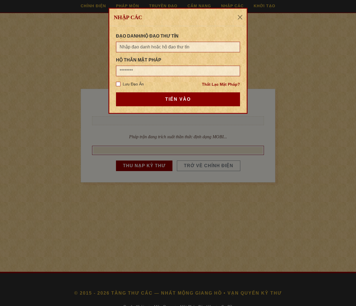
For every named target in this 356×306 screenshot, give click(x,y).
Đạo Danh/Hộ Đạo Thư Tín (147, 36)
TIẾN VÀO (178, 99)
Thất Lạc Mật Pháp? (221, 84)
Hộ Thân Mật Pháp (138, 60)
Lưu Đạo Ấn (133, 84)
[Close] (240, 17)
